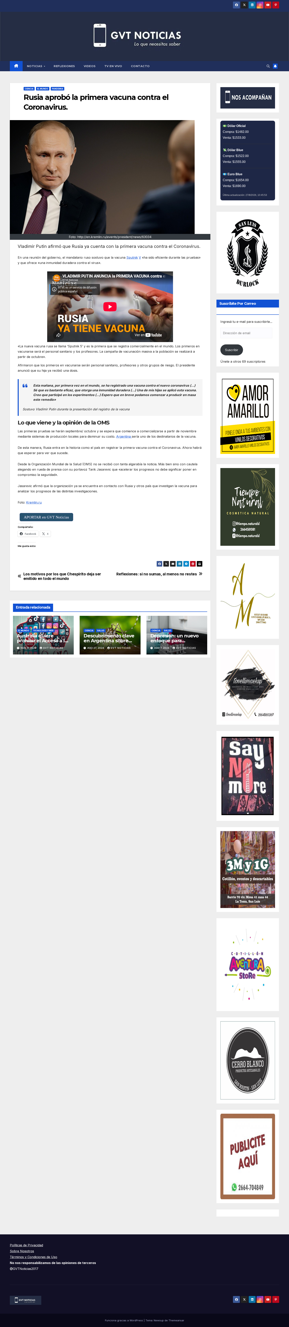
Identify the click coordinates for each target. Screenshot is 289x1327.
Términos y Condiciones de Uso (33, 1257)
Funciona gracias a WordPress (124, 1320)
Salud (100, 630)
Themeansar (176, 1320)
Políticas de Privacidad (26, 1245)
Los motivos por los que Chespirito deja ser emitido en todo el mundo (62, 576)
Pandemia (57, 89)
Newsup (159, 1320)
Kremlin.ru (34, 502)
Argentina (124, 436)
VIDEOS (90, 66)
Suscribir (231, 350)
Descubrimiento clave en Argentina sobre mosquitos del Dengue (110, 640)
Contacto (140, 66)
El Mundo (42, 89)
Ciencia (29, 89)
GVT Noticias (53, 647)
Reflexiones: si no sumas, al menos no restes (156, 574)
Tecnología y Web (43, 630)
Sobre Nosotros (22, 1251)
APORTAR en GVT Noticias (46, 517)
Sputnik (132, 257)
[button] (268, 66)
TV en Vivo (113, 66)
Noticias (35, 66)
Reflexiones (64, 66)
